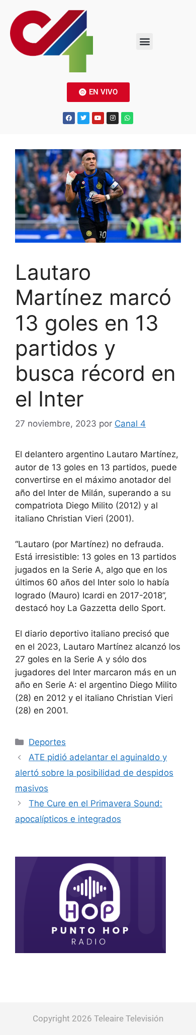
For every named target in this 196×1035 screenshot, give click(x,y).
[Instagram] (113, 118)
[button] (144, 41)
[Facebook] (69, 118)
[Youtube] (98, 118)
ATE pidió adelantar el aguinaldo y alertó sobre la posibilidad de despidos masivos (94, 772)
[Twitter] (83, 118)
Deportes (47, 742)
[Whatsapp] (127, 118)
